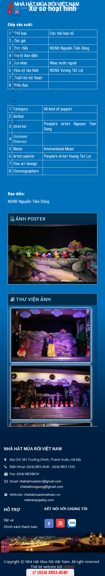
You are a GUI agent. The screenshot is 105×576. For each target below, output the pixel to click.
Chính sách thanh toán (20, 526)
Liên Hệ (13, 121)
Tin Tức (13, 103)
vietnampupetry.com (39, 499)
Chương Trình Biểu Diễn (13, 55)
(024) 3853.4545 (52, 572)
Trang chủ (13, 17)
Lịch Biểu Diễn (13, 81)
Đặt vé (9, 519)
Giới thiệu (13, 31)
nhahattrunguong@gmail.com (41, 486)
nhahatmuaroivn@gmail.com (40, 481)
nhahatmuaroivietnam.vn (42, 494)
